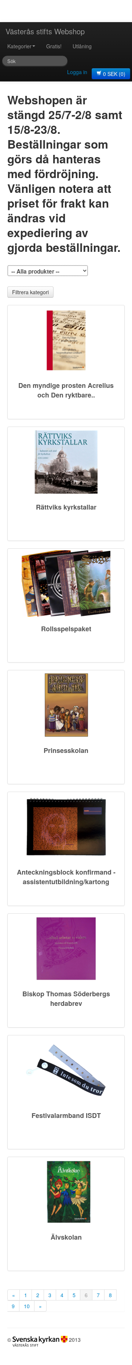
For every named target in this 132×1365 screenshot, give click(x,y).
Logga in (77, 72)
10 (27, 1306)
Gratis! (54, 46)
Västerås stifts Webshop (45, 31)
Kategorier (19, 46)
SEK (114, 73)
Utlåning (82, 46)
